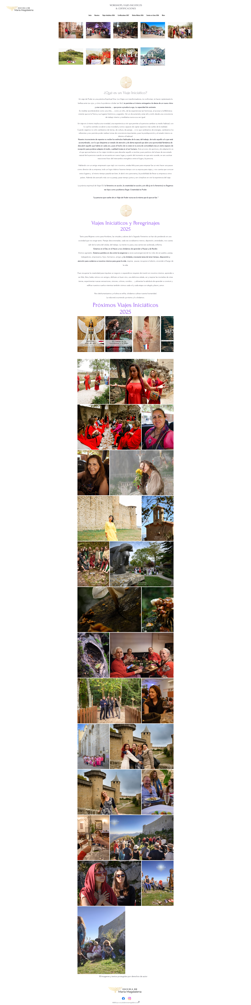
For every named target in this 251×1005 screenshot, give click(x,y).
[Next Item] (170, 334)
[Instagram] (129, 998)
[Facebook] (123, 998)
